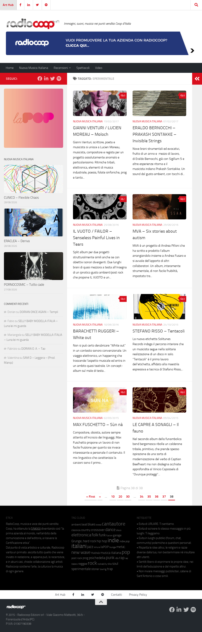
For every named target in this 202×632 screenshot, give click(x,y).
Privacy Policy (138, 594)
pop (126, 552)
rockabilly (102, 564)
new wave (81, 552)
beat (84, 524)
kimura (97, 547)
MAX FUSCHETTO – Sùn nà (98, 424)
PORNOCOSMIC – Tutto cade (24, 285)
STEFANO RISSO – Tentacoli (159, 331)
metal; (120, 547)
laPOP (105, 547)
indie (113, 540)
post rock (76, 558)
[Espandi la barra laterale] (197, 79)
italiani (79, 546)
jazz (90, 547)
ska (110, 564)
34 (141, 496)
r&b (117, 558)
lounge (112, 547)
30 (128, 496)
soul (115, 563)
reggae (82, 564)
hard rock (89, 541)
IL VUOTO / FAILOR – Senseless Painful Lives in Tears (96, 238)
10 (113, 496)
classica (75, 530)
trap (110, 569)
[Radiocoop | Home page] (33, 24)
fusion (109, 535)
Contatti (116, 594)
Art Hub (8, 5)
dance (110, 529)
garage (117, 535)
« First (90, 496)
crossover (98, 530)
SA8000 (36, 528)
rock (92, 563)
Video (98, 68)
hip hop (102, 541)
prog (85, 558)
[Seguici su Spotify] (58, 78)
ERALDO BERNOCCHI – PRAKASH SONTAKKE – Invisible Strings (154, 134)
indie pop (125, 541)
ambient (76, 524)
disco (118, 530)
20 (120, 496)
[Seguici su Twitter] (52, 78)
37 (164, 496)
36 (156, 496)
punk (110, 557)
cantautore (113, 524)
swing (103, 569)
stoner (95, 569)
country (85, 530)
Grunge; (76, 541)
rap (121, 557)
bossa (98, 524)
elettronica (81, 534)
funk (102, 535)
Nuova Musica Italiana (33, 68)
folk (95, 535)
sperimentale (81, 569)
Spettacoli (83, 68)
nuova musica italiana (106, 553)
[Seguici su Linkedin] (46, 78)
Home (10, 68)
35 (149, 496)
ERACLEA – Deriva (17, 241)
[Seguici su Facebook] (39, 78)
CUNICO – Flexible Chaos (21, 197)
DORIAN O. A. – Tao (33, 348)
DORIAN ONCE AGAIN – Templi (39, 312)
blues (91, 524)
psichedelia (97, 558)
